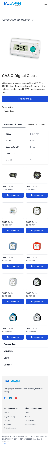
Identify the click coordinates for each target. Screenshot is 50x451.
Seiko (27, 416)
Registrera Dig (9, 416)
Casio (27, 413)
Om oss (7, 420)
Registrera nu (25, 98)
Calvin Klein (29, 420)
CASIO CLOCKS (17, 20)
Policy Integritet (10, 428)
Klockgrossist (30, 424)
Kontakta (7, 424)
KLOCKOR (6, 20)
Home (6, 413)
